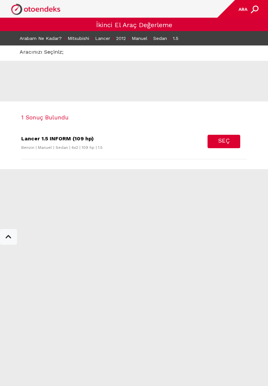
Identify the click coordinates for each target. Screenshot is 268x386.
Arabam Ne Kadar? (41, 38)
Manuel (139, 38)
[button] (8, 237)
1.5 (175, 38)
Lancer (102, 38)
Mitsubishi (78, 38)
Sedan (160, 38)
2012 (121, 38)
